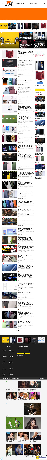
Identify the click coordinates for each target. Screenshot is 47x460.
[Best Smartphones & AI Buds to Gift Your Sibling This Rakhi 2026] (9, 81)
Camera (3, 361)
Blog (3, 357)
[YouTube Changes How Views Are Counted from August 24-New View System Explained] (9, 249)
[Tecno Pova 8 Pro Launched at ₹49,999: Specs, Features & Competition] (9, 258)
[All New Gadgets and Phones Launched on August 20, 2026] (40, 114)
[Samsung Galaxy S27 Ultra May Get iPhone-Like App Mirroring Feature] (9, 231)
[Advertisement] (23, 13)
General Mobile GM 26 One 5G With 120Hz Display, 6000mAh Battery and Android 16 (40, 37)
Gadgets (31, 3)
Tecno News (19, 181)
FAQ (25, 3)
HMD (3, 368)
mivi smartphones (20, 115)
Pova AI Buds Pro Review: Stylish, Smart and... (4, 29)
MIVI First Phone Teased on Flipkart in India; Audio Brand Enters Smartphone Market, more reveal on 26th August (25, 118)
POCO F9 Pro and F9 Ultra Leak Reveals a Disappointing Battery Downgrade (25, 322)
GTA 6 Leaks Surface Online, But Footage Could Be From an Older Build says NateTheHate (25, 220)
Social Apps (10, 367)
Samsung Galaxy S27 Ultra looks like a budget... (34, 343)
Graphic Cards (4, 367)
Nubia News (10, 355)
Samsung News (19, 59)
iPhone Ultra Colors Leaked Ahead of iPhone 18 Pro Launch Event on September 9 (26, 52)
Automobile (4, 355)
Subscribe (23, 353)
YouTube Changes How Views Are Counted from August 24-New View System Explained (26, 247)
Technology (18, 3)
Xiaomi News (11, 374)
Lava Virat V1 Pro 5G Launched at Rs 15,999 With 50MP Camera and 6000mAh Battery (26, 127)
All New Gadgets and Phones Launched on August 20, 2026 (25, 38)
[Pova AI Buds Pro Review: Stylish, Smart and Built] (40, 55)
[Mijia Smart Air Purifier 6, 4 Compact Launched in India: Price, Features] (9, 100)
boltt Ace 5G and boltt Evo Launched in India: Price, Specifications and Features (24, 88)
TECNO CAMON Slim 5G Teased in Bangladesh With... (27, 29)
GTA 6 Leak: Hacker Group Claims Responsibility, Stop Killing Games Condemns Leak (26, 210)
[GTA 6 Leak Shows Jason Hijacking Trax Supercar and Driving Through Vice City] (9, 157)
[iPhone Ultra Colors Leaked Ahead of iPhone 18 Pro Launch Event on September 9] (9, 54)
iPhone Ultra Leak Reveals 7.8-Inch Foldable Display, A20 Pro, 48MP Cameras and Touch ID (25, 275)
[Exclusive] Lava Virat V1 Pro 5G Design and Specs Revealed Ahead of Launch (25, 193)
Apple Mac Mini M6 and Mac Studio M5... (41, 343)
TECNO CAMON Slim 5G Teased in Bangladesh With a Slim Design (26, 45)
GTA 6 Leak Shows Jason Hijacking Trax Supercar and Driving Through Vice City (24, 155)
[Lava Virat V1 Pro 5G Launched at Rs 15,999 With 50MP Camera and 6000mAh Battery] (9, 129)
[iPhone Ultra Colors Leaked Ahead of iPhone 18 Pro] (40, 75)
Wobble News (11, 373)
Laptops (3, 375)
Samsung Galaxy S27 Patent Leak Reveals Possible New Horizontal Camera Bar (26, 284)
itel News (3, 374)
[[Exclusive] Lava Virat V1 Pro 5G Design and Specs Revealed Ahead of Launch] (9, 194)
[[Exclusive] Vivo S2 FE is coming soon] (9, 166)
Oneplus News (11, 356)
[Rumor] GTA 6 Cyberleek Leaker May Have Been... (35, 29)
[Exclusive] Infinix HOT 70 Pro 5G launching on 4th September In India (25, 146)
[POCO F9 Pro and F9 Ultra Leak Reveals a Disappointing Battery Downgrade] (9, 324)
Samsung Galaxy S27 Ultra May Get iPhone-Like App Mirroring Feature (25, 229)
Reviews (28, 3)
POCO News (19, 171)
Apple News (19, 50)
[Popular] (3, 200)
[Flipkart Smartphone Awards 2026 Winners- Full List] (40, 166)
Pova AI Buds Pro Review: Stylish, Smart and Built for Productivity (8, 45)
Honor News (4, 369)
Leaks (10, 350)
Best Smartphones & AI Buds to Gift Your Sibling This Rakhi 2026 (25, 79)
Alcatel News (4, 350)
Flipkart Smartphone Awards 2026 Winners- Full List (39, 169)
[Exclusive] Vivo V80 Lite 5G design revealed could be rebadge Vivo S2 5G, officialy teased (25, 266)
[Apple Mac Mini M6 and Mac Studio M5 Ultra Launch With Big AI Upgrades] (9, 72)
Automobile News (4, 356)
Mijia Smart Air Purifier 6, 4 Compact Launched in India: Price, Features (26, 98)
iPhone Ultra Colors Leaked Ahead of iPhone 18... (43, 29)
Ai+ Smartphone (4, 349)
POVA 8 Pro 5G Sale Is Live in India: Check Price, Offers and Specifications (25, 183)
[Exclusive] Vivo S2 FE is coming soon (25, 164)
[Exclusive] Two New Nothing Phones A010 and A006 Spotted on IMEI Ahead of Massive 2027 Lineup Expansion (39, 153)
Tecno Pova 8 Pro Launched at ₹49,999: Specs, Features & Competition (25, 256)
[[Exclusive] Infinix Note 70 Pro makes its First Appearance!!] (9, 204)
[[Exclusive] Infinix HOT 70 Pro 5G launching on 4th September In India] (9, 148)
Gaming (22, 3)
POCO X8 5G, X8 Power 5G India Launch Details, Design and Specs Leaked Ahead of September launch (26, 174)
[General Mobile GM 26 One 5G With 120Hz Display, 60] (40, 65)
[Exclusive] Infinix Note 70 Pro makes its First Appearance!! (25, 202)
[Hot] (3, 60)
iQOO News (3, 373)
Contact (35, 3)
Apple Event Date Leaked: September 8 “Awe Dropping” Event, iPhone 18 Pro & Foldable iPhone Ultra (25, 108)
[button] (2, 3)
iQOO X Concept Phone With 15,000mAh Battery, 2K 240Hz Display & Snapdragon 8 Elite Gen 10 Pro (25, 304)
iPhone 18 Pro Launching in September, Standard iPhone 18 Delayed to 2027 (25, 313)
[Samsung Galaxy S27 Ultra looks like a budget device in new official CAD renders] (9, 63)
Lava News (10, 349)
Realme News (11, 362)
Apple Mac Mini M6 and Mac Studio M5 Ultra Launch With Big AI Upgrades (25, 70)
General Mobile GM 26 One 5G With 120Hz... (19, 29)
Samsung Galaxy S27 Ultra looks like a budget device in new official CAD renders (25, 61)
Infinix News (19, 144)
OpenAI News (11, 357)
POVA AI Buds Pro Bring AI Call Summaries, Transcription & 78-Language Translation (25, 293)
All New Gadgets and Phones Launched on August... (12, 29)
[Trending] (1, 32)
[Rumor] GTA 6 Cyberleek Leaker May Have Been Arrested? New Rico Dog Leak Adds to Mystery (39, 45)
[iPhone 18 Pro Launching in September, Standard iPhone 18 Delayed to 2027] (9, 315)
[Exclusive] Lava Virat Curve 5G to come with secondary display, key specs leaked (26, 137)
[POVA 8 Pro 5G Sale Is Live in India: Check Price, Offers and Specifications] (9, 185)
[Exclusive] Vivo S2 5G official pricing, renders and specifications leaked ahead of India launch (40, 135)
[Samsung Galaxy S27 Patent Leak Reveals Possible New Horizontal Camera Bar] (9, 286)
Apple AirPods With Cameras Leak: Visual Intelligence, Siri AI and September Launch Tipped (25, 238)
